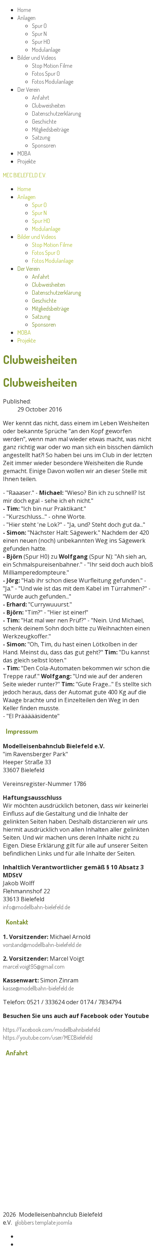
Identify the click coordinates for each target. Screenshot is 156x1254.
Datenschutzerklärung (56, 113)
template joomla (53, 1222)
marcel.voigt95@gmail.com (34, 966)
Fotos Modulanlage (52, 81)
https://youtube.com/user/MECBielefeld (48, 1037)
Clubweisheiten (48, 105)
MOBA (24, 153)
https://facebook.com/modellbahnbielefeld (51, 1029)
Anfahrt (40, 97)
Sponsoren (44, 145)
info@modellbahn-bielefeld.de (36, 907)
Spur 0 (39, 25)
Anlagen (26, 17)
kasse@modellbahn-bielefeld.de (38, 988)
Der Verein (28, 89)
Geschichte (44, 121)
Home (24, 9)
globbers (24, 1222)
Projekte (26, 161)
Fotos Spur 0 (46, 73)
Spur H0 (41, 41)
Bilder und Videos (36, 57)
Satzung (41, 137)
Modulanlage (46, 49)
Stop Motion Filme (52, 65)
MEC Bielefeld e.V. (24, 175)
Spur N (39, 33)
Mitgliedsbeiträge (50, 129)
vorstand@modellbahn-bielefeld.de (42, 944)
